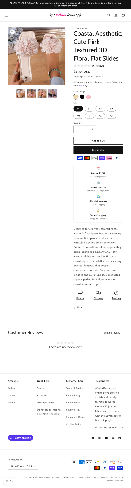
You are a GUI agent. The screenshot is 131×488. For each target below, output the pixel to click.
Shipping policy (116, 477)
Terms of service (100, 477)
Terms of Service (74, 388)
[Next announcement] (124, 4)
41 (89, 115)
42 (100, 115)
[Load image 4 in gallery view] (53, 93)
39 (111, 108)
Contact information (114, 481)
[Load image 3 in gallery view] (42, 93)
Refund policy (70, 477)
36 (78, 108)
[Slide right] (62, 93)
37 (89, 108)
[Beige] (75, 97)
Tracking (116, 298)
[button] (6, 15)
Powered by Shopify (52, 477)
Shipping (77, 76)
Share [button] (80, 307)
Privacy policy (84, 477)
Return (80, 298)
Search (40, 388)
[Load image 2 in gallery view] (31, 93)
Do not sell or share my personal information (49, 411)
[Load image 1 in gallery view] (20, 93)
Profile (11, 402)
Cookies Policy (73, 424)
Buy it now (98, 150)
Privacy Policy (73, 409)
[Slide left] (11, 93)
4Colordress (38, 477)
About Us (42, 395)
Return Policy (73, 402)
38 (100, 108)
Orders (11, 388)
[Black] (82, 97)
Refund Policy (73, 395)
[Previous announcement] (6, 4)
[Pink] (88, 97)
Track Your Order (45, 402)
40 (78, 115)
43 (111, 115)
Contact (12, 395)
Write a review (112, 332)
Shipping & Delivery (76, 416)
